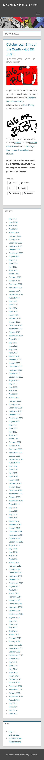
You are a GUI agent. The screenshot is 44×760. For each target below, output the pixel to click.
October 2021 (14, 414)
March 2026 (14, 232)
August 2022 (14, 380)
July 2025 (13, 260)
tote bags (30, 146)
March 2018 (14, 562)
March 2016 (14, 634)
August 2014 (14, 700)
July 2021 (12, 425)
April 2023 (13, 353)
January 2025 (14, 280)
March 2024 (14, 315)
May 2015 (13, 669)
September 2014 (16, 696)
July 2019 (13, 507)
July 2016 (13, 621)
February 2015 (15, 679)
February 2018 (15, 566)
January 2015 (14, 682)
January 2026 (14, 239)
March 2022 (14, 397)
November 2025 (15, 246)
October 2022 (14, 373)
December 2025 (15, 243)
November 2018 (15, 535)
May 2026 (13, 225)
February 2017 (15, 597)
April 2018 (13, 559)
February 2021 (15, 442)
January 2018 (14, 569)
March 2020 (14, 480)
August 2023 (14, 339)
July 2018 (13, 548)
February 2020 (15, 483)
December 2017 (15, 572)
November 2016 (15, 607)
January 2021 (14, 445)
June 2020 (13, 469)
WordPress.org (15, 741)
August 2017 (14, 586)
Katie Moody (28, 105)
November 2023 (15, 328)
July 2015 (13, 662)
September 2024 (16, 294)
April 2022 (13, 394)
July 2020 (13, 466)
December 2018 (15, 531)
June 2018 (13, 552)
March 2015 (14, 676)
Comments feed (15, 738)
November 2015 (15, 648)
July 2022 (12, 383)
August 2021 (14, 421)
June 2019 (13, 511)
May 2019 (13, 514)
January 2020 (14, 487)
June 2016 (13, 624)
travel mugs (11, 150)
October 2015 (14, 652)
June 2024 (13, 304)
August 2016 (14, 617)
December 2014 (15, 686)
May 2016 (13, 627)
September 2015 (16, 655)
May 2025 (13, 267)
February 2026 (15, 236)
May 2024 (13, 308)
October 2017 (14, 579)
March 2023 (14, 356)
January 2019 (14, 528)
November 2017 (15, 576)
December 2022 (15, 366)
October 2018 (14, 538)
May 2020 (13, 473)
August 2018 (14, 545)
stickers (9, 153)
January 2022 (14, 404)
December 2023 (15, 325)
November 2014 (15, 689)
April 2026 (13, 229)
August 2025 (14, 256)
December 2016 (15, 603)
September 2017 (16, 583)
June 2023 (13, 346)
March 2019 (14, 521)
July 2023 (12, 342)
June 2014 (13, 707)
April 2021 (13, 435)
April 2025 (13, 270)
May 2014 (13, 710)
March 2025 (14, 273)
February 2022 (15, 401)
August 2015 (14, 658)
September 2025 (16, 253)
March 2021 (14, 438)
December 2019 (15, 490)
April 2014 (13, 713)
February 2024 (15, 318)
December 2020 (15, 449)
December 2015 (15, 645)
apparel (17, 142)
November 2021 (15, 411)
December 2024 (15, 284)
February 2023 (15, 359)
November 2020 (15, 452)
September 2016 (16, 614)
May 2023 (13, 349)
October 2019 (14, 497)
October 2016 (14, 610)
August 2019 (14, 504)
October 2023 (14, 332)
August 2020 (14, 462)
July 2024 (13, 301)
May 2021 (13, 432)
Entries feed (14, 735)
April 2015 (13, 672)
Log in (11, 731)
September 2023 (16, 335)
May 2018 (13, 555)
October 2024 (14, 291)
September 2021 (16, 418)
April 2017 (13, 590)
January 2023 (14, 363)
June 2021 (13, 428)
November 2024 (15, 287)
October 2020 (14, 456)
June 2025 (13, 263)
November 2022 (15, 370)
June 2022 (13, 387)
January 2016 (14, 641)
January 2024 (14, 322)
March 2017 (14, 593)
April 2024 (13, 311)
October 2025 (14, 249)
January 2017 (14, 600)
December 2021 (15, 408)
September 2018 (16, 542)
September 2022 (16, 377)
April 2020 (13, 476)
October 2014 (14, 693)
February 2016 (15, 638)
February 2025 (15, 277)
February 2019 (15, 524)
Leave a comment (13, 62)
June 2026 (13, 222)
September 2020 (16, 459)
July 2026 (13, 218)
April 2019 (13, 517)
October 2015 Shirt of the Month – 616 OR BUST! (21, 49)
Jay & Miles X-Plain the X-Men (20, 4)
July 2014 (13, 703)
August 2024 (14, 298)
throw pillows (23, 150)
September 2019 (16, 500)
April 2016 (13, 631)
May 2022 (13, 390)
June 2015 (13, 665)
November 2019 (15, 493)
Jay (29, 59)
